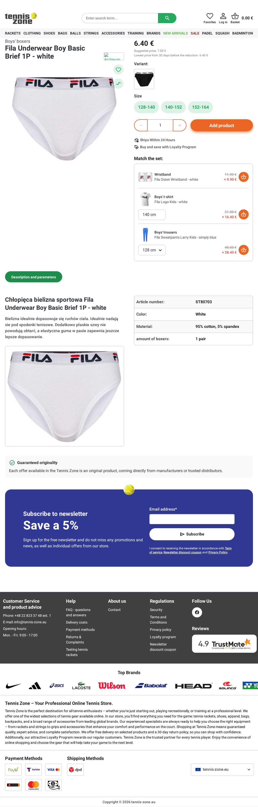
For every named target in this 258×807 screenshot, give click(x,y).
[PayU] (13, 769)
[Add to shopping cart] (244, 177)
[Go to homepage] (21, 18)
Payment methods (80, 630)
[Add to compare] (118, 84)
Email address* (163, 509)
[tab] (33, 276)
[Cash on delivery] (53, 785)
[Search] (167, 18)
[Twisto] (33, 769)
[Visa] (53, 769)
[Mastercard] (33, 785)
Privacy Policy (218, 552)
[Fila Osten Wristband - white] (145, 177)
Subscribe (195, 534)
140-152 (173, 107)
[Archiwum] (114, 56)
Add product (221, 125)
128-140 (146, 107)
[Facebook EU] (197, 612)
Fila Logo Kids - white (170, 202)
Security (156, 610)
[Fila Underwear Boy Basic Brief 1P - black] (144, 79)
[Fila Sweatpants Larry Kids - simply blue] (145, 235)
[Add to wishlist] (118, 69)
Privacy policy (160, 630)
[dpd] (75, 769)
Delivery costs (76, 622)
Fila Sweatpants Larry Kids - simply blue (185, 237)
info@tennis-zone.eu (30, 622)
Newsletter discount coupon (183, 552)
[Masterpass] (13, 785)
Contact (114, 610)
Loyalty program (163, 637)
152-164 (200, 107)
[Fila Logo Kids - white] (145, 199)
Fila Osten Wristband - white (176, 179)
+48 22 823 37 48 (32, 4)
